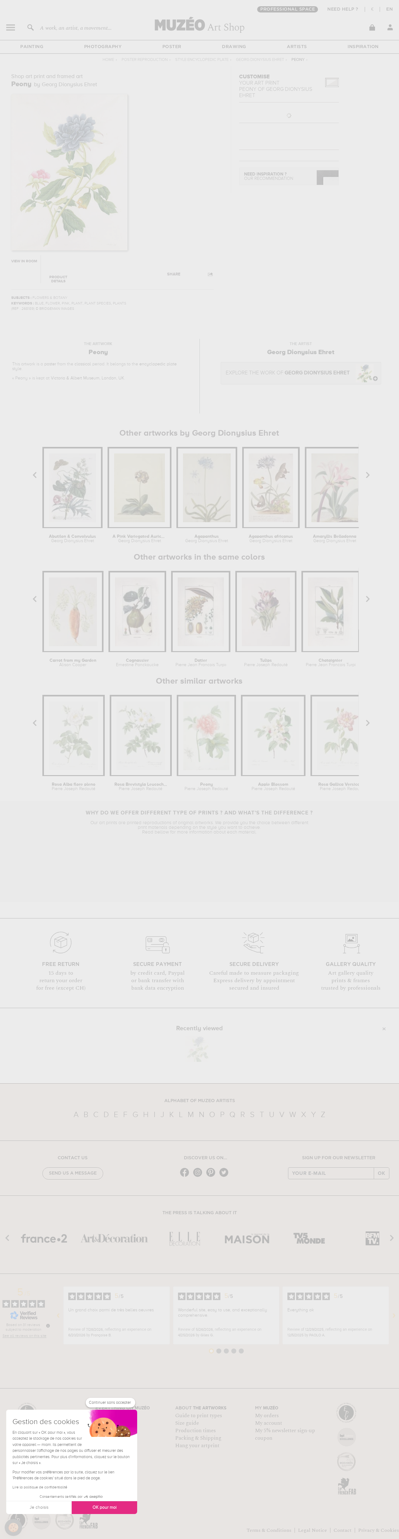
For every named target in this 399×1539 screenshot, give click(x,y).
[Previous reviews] (58, 1315)
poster (50, 364)
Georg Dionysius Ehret (260, 60)
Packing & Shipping (198, 1438)
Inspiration (363, 47)
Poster (171, 47)
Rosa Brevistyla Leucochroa (140, 786)
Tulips (266, 662)
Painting (31, 47)
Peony (206, 786)
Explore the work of (288, 373)
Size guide (187, 1423)
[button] (13, 1527)
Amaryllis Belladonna (334, 538)
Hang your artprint (197, 1446)
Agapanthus (206, 538)
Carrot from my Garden (73, 662)
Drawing (234, 47)
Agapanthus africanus (271, 538)
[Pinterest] (212, 1176)
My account (268, 1423)
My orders (267, 1416)
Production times (195, 1431)
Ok (381, 1173)
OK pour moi (105, 1507)
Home (108, 60)
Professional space (287, 9)
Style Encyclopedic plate (201, 60)
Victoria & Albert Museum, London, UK (87, 378)
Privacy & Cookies (378, 1530)
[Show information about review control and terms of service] (48, 1325)
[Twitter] (225, 1176)
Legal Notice (312, 1530)
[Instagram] (199, 1176)
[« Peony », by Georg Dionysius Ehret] (198, 1049)
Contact (343, 1530)
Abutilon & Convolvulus (72, 538)
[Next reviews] (394, 1315)
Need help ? (342, 9)
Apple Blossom (273, 786)
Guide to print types (198, 1416)
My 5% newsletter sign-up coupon (285, 1434)
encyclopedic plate (158, 364)
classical (83, 364)
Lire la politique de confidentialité (39, 1487)
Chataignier (330, 662)
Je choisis (39, 1507)
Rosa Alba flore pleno (73, 786)
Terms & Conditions (269, 1530)
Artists (297, 47)
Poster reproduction (145, 60)
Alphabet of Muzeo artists (199, 1101)
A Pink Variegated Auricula (140, 538)
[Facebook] (186, 1176)
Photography (103, 47)
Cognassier (137, 662)
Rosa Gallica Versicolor (341, 786)
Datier (200, 662)
